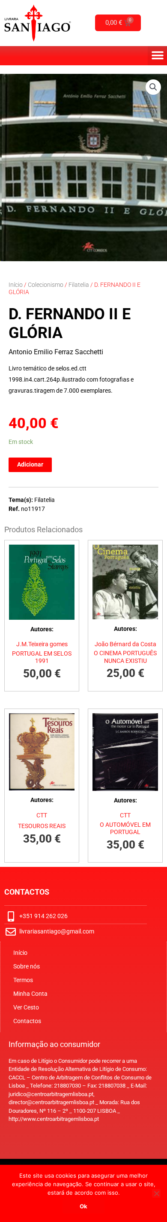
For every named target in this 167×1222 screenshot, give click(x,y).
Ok (83, 1206)
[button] (157, 55)
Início (16, 284)
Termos (23, 980)
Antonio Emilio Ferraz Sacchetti (56, 352)
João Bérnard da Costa (125, 644)
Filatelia (79, 284)
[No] (156, 1193)
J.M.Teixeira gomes (42, 644)
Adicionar (30, 464)
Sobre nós (26, 966)
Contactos (27, 1021)
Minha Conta (30, 993)
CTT (41, 815)
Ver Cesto (26, 1007)
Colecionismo (45, 284)
